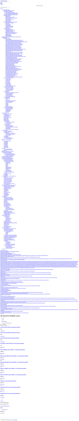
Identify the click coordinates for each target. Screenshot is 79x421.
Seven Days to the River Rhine (6, 139)
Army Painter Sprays (9, 245)
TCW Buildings (6, 136)
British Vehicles (8, 80)
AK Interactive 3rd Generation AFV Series (10, 236)
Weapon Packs (8, 90)
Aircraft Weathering (9, 171)
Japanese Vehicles (8, 84)
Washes (7, 166)
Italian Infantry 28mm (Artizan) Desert (11, 57)
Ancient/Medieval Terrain (10, 306)
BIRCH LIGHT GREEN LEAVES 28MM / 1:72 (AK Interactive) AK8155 (14, 355)
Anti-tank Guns (8, 78)
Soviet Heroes (8, 111)
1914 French (25, 285)
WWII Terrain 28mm (7, 216)
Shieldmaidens (8, 98)
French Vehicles (8, 82)
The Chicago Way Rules (3, 281)
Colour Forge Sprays (9, 246)
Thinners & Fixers (8, 168)
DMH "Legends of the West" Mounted (19, 255)
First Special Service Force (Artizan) (11, 72)
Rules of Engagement (58, 416)
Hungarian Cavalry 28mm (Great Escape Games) (13, 45)
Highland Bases (6, 189)
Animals (7, 105)
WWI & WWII (8, 128)
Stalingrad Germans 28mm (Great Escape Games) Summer (14, 52)
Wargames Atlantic (6, 124)
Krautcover (5, 200)
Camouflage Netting (7, 213)
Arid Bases (5, 191)
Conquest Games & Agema (8, 113)
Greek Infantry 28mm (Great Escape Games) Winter (13, 42)
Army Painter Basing (56, 301)
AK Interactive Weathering (36, 417)
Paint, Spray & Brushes (5, 227)
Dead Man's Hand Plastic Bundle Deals (11, 13)
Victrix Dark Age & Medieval (4, 278)
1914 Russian (6, 141)
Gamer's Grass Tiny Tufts (7, 179)
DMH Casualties (8, 20)
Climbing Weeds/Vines (7, 214)
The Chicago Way (4, 130)
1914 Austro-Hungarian (7, 140)
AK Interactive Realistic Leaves (8, 199)
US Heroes (7, 112)
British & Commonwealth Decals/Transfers (12, 92)
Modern (7, 104)
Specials (7, 163)
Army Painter (8, 243)
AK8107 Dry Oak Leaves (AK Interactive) (8, 380)
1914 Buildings (6, 147)
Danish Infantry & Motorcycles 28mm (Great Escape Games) (31, 261)
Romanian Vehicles (8, 85)
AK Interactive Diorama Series (6, 157)
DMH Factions (8, 16)
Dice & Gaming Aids (45, 306)
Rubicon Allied (6, 118)
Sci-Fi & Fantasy (8, 127)
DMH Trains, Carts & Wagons (10, 31)
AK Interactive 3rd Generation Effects (9, 237)
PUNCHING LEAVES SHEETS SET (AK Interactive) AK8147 (12, 343)
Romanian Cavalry (8, 51)
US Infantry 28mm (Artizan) (10, 64)
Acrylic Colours (8, 231)
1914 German (6, 145)
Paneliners (7, 169)
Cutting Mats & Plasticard (7, 226)
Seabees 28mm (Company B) (10, 76)
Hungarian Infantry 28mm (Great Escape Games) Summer (14, 44)
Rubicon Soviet (35, 277)
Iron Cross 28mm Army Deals (8, 149)
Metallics (7, 232)
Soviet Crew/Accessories (9, 89)
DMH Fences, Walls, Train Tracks (11, 33)
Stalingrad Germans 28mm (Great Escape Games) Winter (14, 53)
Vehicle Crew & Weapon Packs (8, 86)
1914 (45, 416)
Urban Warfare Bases (7, 192)
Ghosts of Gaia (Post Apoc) (10, 101)
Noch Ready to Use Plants (9, 208)
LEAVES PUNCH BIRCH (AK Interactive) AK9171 (10, 332)
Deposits (7, 164)
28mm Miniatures (4, 37)
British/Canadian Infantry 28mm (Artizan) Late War (13, 66)
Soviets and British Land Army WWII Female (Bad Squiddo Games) (16, 56)
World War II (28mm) (7, 38)
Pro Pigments (6, 175)
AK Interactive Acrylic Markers (6, 152)
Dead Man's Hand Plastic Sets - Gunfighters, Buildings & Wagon (11, 36)
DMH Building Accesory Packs (10, 30)
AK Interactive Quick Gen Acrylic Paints (10, 228)
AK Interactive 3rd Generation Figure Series (10, 235)
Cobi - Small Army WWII (15, 418)
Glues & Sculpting (6, 224)
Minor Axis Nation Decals (9, 95)
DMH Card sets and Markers (10, 12)
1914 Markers (6, 146)
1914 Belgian (6, 143)
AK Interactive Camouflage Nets (48, 269)
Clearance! (1, 313)
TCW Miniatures (6, 132)
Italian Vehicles (8, 83)
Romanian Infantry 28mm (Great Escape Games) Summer (59, 262)
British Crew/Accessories (9, 87)
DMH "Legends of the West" (10, 17)
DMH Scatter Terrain (69, 258)
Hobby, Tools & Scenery (5, 215)
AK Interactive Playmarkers (8, 153)
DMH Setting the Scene (9, 29)
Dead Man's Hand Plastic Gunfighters (12, 416)
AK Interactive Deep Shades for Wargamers (6, 309)
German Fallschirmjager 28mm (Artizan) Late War (13, 59)
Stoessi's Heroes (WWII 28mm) (8, 107)
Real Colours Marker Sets (9, 155)
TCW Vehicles (2, 283)
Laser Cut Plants (6, 206)
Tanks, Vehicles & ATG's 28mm (8, 77)
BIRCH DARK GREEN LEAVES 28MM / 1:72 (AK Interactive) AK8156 (14, 362)
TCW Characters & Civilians (10, 134)
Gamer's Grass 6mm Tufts (8, 181)
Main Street (7, 23)
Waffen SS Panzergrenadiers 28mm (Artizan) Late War (14, 61)
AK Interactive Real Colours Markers (9, 154)
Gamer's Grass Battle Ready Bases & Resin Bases (59, 417)
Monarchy (38, 274)
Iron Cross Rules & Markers (4, 287)
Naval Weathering (8, 170)
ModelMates (6, 174)
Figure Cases (6, 225)
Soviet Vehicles (8, 81)
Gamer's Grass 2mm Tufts (8, 180)
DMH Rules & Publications (8, 11)
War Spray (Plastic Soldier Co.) (10, 247)
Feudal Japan (8, 99)
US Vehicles (16, 269)
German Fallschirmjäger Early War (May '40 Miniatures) (67, 264)
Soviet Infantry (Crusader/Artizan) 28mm (61, 265)
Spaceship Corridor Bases (7, 188)
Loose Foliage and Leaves (8, 205)
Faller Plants (7, 207)
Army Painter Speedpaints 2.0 (8, 230)
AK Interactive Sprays (9, 248)
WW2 (5, 274)
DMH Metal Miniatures (7, 15)
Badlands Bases (65, 299)
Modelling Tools (6, 223)
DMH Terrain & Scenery (7, 28)
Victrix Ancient (8, 122)
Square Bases (6, 195)
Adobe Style (7, 27)
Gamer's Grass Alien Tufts (8, 178)
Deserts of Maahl (6, 190)
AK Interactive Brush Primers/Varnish (72, 309)
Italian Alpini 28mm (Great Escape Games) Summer (13, 46)
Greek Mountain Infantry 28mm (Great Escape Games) (14, 43)
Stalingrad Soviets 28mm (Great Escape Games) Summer (14, 54)
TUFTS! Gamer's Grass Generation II (46, 417)
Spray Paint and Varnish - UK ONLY (9, 244)
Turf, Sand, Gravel (50, 301)
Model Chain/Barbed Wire (8, 211)
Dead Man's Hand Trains (20, 258)
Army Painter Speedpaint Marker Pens (26, 292)
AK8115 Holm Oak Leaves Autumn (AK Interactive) (10, 393)
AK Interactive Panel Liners (8, 159)
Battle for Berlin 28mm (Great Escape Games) (53, 263)
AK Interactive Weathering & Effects (7, 158)
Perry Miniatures (6, 116)
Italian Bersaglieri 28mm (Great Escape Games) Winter (14, 47)
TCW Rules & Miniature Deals (8, 131)
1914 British (6, 144)
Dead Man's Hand (26, 416)
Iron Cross (3, 148)
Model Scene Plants (7, 302)
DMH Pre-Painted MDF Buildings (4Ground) (7, 256)
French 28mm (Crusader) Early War (11, 71)
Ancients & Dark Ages (9, 125)
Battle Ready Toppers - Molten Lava (9, 186)
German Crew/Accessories (10, 88)
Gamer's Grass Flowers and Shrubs (9, 183)
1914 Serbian (6, 142)
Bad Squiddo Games (7, 97)
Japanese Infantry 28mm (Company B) (11, 75)
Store (3, 319)
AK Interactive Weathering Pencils (5, 294)
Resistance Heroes (8, 110)
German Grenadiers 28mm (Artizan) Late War (12, 60)
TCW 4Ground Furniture (9, 138)
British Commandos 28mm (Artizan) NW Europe (13, 68)
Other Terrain (8, 219)
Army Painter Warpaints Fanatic (35, 307)
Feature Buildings (8, 24)
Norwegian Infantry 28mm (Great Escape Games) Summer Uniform (41, 262)
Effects (7, 234)
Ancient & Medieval (9, 102)
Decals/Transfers (6, 91)
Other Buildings (8, 25)
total (15, 419)
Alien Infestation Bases (7, 187)
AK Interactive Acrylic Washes (8, 229)
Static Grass (5, 201)
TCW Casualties (21, 282)
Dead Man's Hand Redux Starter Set (9, 10)
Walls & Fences (8, 217)
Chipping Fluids (8, 167)
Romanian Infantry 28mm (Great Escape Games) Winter (14, 50)
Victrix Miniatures (6, 121)
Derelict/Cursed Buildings (9, 26)
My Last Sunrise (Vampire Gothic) (11, 100)
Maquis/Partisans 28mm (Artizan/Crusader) (12, 73)
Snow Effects (6, 202)
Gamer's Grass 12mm (7, 182)
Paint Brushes (6, 240)
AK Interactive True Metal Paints (9, 239)
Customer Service (4, 409)
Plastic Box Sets (2, 276)
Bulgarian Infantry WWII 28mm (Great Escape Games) (14, 261)
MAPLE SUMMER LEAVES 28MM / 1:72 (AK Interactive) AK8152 (13, 368)
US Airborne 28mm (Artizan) (10, 63)
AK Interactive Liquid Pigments (8, 160)
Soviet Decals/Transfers (9, 94)
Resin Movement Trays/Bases (8, 212)
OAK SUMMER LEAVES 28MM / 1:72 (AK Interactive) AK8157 (12, 349)
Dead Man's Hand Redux (6, 9)
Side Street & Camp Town (9, 22)
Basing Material (4, 196)
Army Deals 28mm (8, 39)
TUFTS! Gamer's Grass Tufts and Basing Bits (7, 297)
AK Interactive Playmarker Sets (5, 289)
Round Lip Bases (70, 299)
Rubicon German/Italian (28, 277)
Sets (6, 172)
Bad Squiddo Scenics (9, 106)
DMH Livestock (8, 21)
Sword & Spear (4, 150)
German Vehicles (8, 79)
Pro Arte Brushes (8, 242)
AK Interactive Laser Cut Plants (22, 301)
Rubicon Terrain (6, 119)
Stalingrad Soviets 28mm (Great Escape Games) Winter (14, 55)
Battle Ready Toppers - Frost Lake (5, 299)
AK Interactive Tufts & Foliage (8, 198)
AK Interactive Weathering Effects (9, 161)
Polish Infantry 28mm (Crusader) (10, 74)
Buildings (1, 305)
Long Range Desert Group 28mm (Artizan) (12, 70)
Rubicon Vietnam (6, 120)
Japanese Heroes (8, 109)
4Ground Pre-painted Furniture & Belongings (10, 222)
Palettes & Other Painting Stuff (18, 311)
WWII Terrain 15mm (7, 221)
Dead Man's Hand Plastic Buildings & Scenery (11, 14)
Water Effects (6, 210)
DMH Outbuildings (9, 35)
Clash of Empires (64, 416)
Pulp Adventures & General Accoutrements (12, 129)
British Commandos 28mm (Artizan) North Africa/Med (14, 69)
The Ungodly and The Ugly (10, 19)
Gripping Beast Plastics (7, 115)
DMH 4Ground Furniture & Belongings (11, 32)
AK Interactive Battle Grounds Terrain (7, 156)
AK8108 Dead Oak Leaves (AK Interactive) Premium (10, 387)
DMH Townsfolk (8, 18)
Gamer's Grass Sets (7, 184)
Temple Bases (6, 193)
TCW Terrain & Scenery (7, 137)
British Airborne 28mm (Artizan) (10, 65)
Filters (7, 165)
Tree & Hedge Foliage (7, 204)
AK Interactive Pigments (7, 173)
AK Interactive (8, 241)
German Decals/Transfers (9, 93)
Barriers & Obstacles (9, 218)
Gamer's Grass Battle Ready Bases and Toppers (7, 298)
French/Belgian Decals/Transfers (10, 96)
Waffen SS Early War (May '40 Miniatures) (12, 62)
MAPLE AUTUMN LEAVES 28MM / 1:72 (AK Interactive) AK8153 (13, 374)
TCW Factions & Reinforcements (11, 133)
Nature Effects (8, 162)
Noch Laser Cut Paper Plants (10, 209)
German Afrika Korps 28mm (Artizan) (53, 264)
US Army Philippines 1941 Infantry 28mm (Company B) (26, 267)
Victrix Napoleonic (8, 123)
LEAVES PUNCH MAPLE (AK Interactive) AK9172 (10, 327)
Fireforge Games (6, 114)
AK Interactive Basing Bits (8, 197)
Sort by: (1, 324)
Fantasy (7, 103)
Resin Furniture (8, 220)
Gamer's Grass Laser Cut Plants (8, 177)
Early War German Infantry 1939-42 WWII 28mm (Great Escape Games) (16, 41)
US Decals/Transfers (30, 272)
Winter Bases (42, 299)
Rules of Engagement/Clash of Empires (8, 151)
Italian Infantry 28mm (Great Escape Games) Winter (13, 48)
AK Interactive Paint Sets (7, 238)
